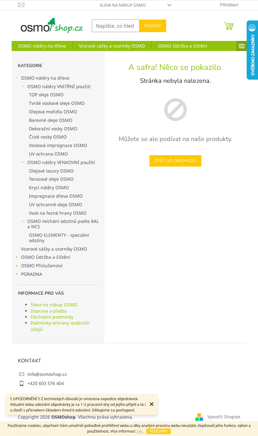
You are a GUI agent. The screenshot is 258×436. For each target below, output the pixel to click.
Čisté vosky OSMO (48, 137)
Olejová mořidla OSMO (53, 112)
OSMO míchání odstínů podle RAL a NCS (63, 223)
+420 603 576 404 (45, 383)
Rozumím (158, 431)
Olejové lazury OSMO (51, 171)
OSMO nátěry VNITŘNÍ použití (59, 86)
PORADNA (31, 274)
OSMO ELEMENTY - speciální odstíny (59, 237)
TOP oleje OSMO (46, 95)
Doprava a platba (49, 311)
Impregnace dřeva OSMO (56, 196)
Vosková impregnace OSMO (58, 145)
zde (139, 431)
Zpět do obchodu (175, 161)
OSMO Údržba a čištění (45, 257)
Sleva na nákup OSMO (123, 5)
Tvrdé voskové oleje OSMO (57, 103)
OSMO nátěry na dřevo (45, 78)
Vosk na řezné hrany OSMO (58, 213)
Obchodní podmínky (52, 317)
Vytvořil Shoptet (223, 417)
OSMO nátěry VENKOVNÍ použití (61, 162)
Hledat (152, 26)
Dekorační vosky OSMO (53, 129)
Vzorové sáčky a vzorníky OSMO (54, 249)
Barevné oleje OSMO (50, 120)
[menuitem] (42, 46)
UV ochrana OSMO (48, 154)
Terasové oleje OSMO (51, 179)
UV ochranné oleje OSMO (55, 204)
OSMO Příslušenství (42, 266)
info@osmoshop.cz (47, 374)
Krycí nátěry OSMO (49, 187)
